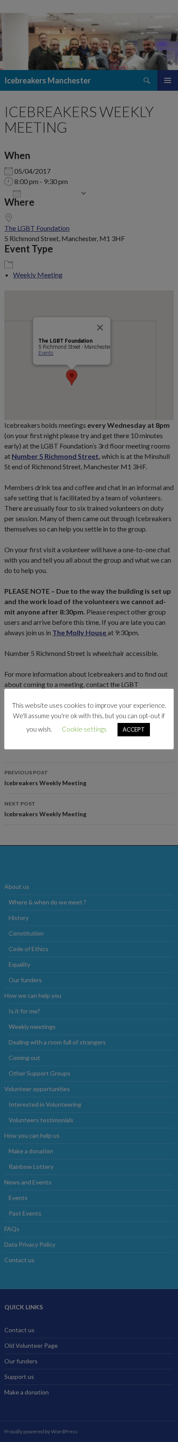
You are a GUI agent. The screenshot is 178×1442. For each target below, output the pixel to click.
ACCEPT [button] (134, 729)
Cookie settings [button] (84, 729)
